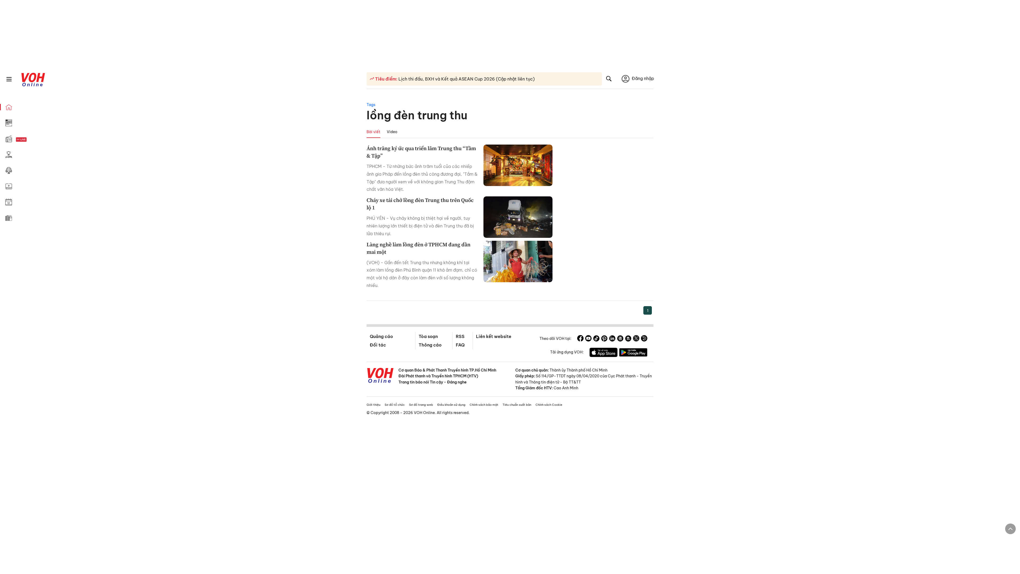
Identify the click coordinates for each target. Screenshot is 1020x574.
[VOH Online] (380, 376)
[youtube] (588, 339)
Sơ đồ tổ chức (395, 405)
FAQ (460, 345)
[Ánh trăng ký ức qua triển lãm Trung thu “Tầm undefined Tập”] (517, 165)
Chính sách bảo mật (484, 405)
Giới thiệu (373, 405)
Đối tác (378, 345)
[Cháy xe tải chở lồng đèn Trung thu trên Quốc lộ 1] (517, 217)
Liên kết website (493, 336)
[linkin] (612, 339)
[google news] (620, 339)
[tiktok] (596, 339)
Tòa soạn (428, 336)
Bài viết (373, 131)
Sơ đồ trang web (421, 405)
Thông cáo (430, 345)
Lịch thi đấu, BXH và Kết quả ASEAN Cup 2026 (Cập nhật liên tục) (466, 79)
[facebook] (580, 339)
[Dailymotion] (644, 339)
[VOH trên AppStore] (603, 353)
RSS (460, 336)
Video (392, 131)
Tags (371, 104)
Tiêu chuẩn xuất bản (517, 405)
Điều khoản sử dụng (451, 405)
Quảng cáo (381, 336)
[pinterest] (604, 339)
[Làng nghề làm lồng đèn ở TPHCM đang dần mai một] (517, 261)
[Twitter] (636, 339)
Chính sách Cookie (549, 405)
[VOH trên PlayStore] (633, 353)
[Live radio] (30, 140)
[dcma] (628, 339)
